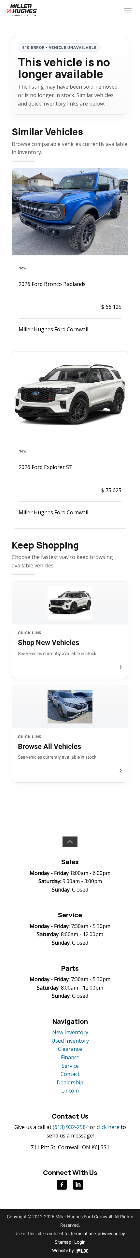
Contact (70, 1074)
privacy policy (111, 1233)
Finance (70, 1057)
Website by (63, 1250)
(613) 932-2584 (103, 10)
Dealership (70, 1082)
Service (70, 1065)
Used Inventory (70, 1040)
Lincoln (70, 1090)
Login (80, 1242)
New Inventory (70, 1032)
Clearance (70, 1048)
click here (108, 1127)
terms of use (83, 1233)
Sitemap (63, 1242)
